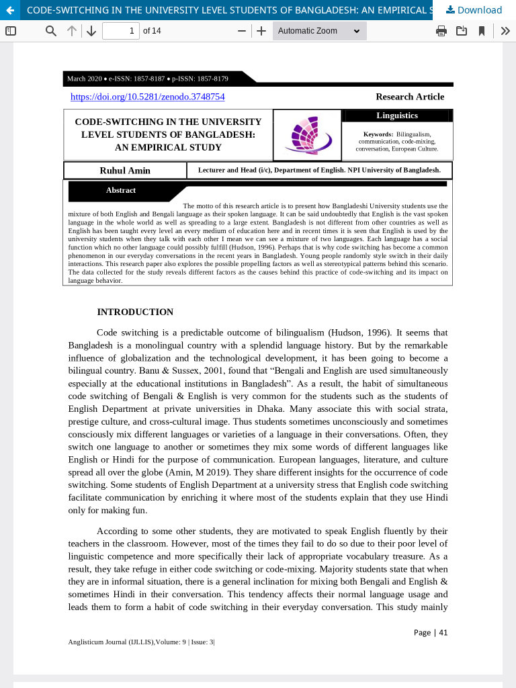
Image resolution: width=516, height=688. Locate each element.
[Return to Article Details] (10, 10)
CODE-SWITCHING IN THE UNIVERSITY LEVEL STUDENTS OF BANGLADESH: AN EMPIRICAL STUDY (243, 9)
